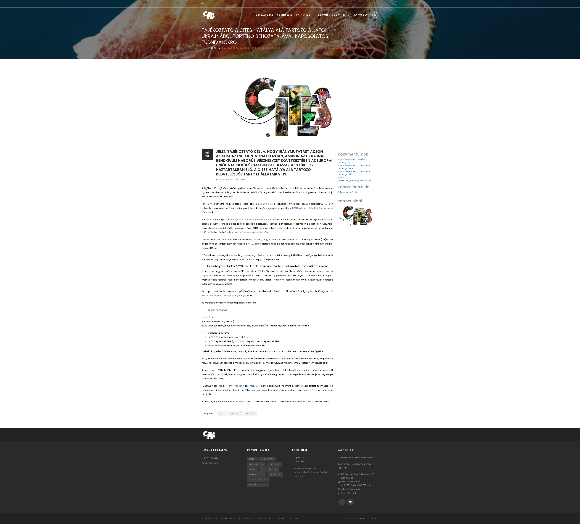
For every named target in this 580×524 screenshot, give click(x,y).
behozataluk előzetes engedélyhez (245, 232)
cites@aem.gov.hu (351, 481)
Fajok (252, 469)
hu (202, 3)
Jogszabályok (210, 462)
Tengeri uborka (257, 485)
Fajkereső (303, 14)
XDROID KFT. (371, 518)
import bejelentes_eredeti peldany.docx (351, 161)
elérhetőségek (306, 401)
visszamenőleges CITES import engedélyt (223, 295)
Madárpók (275, 474)
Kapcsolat (361, 14)
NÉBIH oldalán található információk (311, 208)
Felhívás (250, 413)
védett (238, 385)
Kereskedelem (256, 464)
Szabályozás (264, 14)
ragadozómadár (258, 480)
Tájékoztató (239, 179)
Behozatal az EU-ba (348, 192)
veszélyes (255, 385)
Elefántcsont (256, 474)
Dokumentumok (328, 14)
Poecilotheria (268, 469)
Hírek (347, 14)
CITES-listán (254, 243)
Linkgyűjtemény (210, 458)
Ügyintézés (285, 14)
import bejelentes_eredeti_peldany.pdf (355, 179)
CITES (221, 179)
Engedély (229, 179)
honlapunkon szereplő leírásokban (248, 219)
